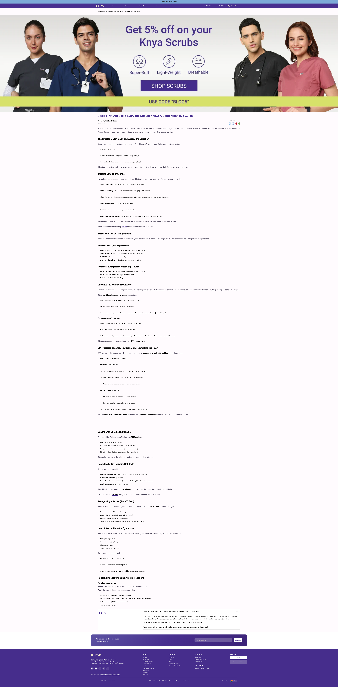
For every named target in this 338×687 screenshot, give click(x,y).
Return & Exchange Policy (176, 681)
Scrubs (145, 657)
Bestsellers (146, 672)
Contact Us (238, 657)
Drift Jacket (146, 670)
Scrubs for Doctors (148, 661)
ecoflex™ (145, 666)
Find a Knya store (106, 675)
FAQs (170, 659)
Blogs (170, 661)
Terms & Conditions (163, 681)
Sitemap (187, 681)
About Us (171, 657)
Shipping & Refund (174, 664)
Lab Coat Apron (147, 664)
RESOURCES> (106, 11)
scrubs (124, 226)
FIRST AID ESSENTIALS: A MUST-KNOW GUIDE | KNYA (125, 11)
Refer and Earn (199, 661)
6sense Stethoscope (148, 668)
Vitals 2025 (198, 657)
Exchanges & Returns (238, 662)
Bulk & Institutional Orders (202, 668)
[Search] (229, 6)
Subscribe (238, 640)
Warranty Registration (175, 666)
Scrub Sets (146, 659)
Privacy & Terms (153, 681)
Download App (116, 675)
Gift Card (145, 675)
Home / (100, 11)
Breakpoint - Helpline (200, 659)
